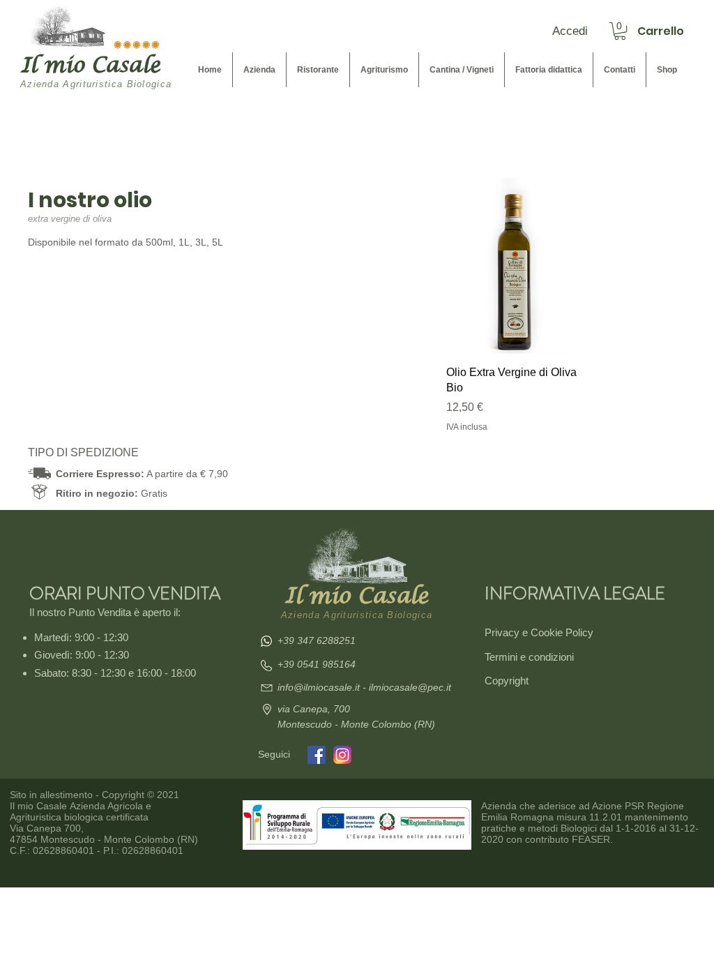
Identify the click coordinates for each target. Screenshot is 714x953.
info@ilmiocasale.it (320, 687)
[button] (619, 31)
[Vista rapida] (512, 266)
